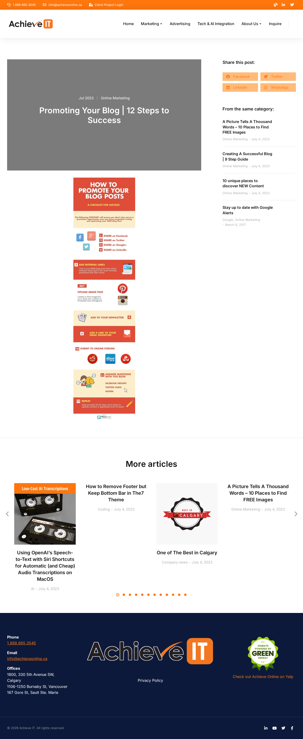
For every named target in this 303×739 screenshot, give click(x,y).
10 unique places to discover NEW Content (243, 183)
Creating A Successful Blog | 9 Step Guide (247, 156)
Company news (175, 562)
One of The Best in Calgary (187, 552)
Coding (104, 509)
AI (32, 588)
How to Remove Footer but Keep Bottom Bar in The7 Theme (116, 493)
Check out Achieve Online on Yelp (263, 676)
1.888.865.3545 (21, 643)
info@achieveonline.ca (27, 658)
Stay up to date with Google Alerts (248, 210)
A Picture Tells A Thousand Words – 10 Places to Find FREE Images (247, 127)
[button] (240, 76)
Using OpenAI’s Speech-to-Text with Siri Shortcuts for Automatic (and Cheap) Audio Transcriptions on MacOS (45, 566)
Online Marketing (115, 98)
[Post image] (45, 514)
